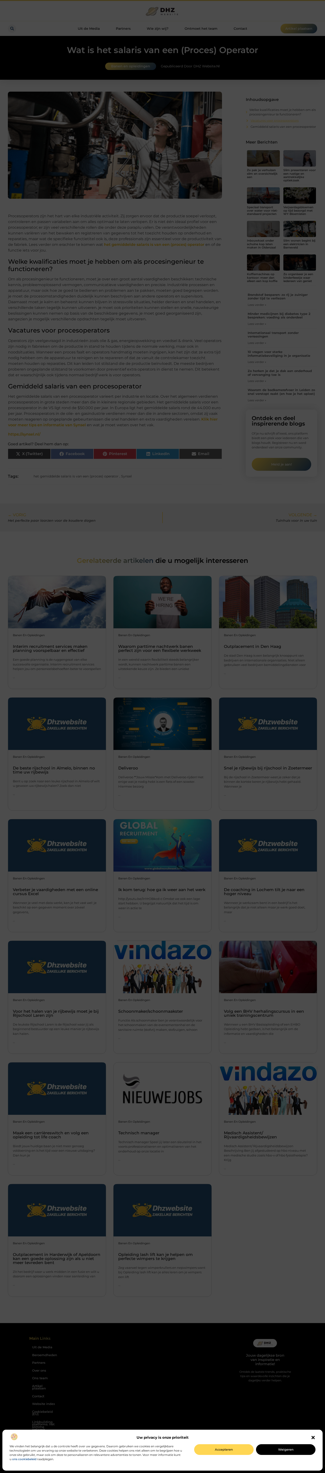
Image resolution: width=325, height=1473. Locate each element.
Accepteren (224, 1449)
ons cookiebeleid (24, 1459)
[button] (313, 1437)
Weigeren (286, 1449)
